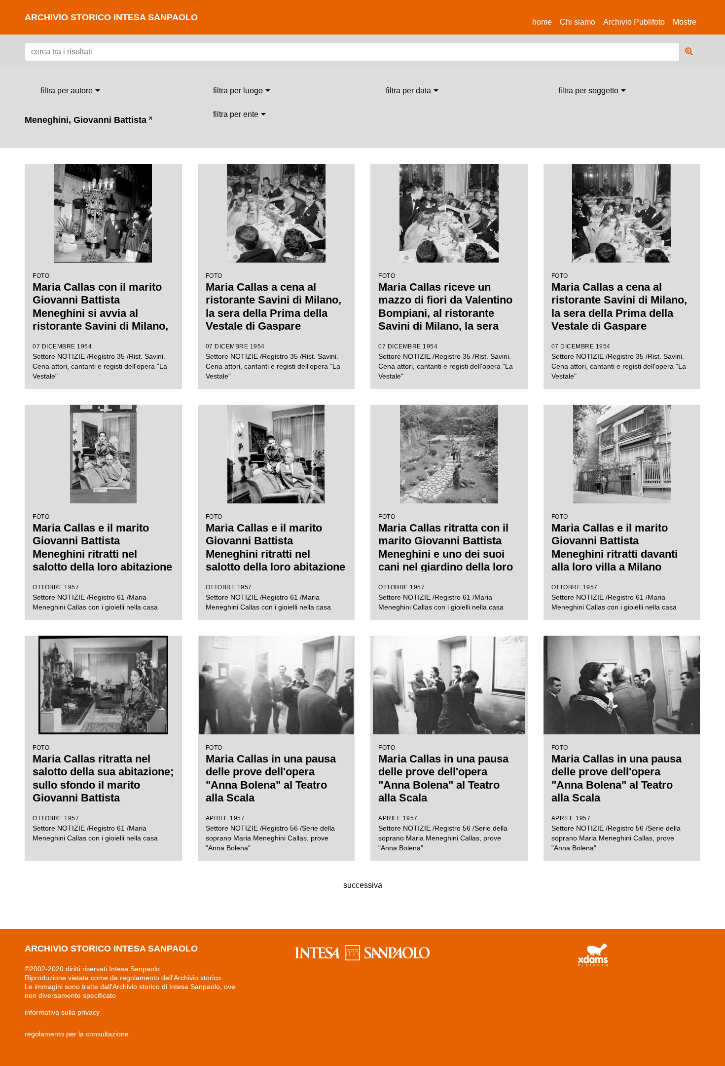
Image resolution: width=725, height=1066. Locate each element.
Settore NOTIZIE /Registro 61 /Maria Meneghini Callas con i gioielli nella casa (102, 562)
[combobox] (70, 91)
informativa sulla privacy (62, 1012)
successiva (362, 885)
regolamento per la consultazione (77, 1034)
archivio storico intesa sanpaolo (111, 17)
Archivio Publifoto (634, 22)
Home (544, 21)
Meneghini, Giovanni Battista (88, 120)
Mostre (684, 22)
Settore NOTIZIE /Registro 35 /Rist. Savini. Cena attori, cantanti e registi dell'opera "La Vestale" (100, 326)
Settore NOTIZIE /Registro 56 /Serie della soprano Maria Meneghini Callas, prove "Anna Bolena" (271, 798)
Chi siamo (577, 22)
